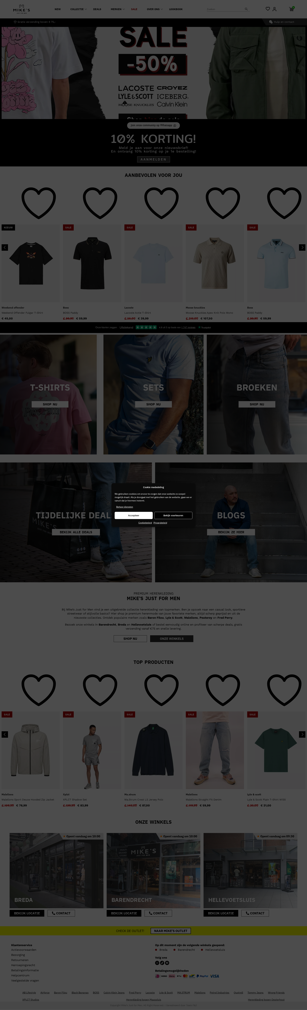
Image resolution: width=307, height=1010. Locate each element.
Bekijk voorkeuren (173, 515)
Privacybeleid (160, 522)
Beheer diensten (124, 506)
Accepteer (133, 515)
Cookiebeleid (145, 522)
